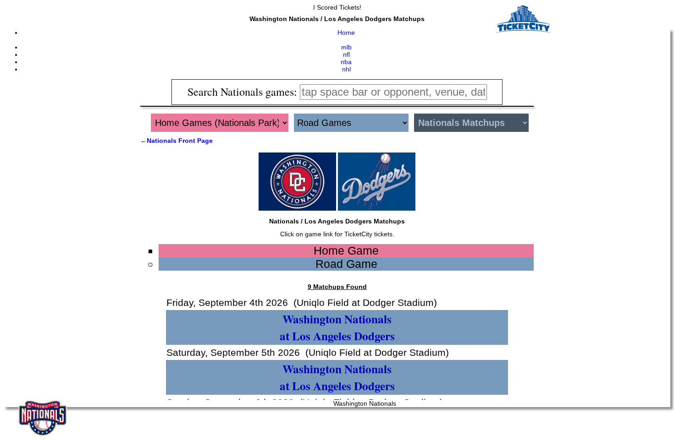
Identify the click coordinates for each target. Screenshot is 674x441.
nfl (346, 54)
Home (346, 32)
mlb (346, 47)
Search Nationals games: (244, 91)
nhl (346, 69)
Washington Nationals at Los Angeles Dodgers (337, 327)
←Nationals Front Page (176, 140)
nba (346, 61)
